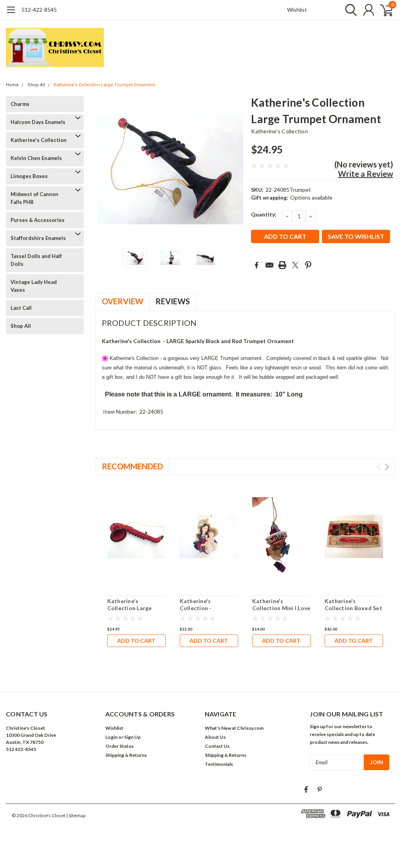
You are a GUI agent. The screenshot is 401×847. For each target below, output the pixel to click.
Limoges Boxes (29, 176)
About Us (215, 737)
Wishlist (297, 9)
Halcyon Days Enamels (38, 122)
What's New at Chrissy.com (234, 728)
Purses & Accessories (38, 220)
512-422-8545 (39, 9)
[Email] (269, 265)
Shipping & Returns (126, 755)
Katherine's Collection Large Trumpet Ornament (104, 84)
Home (12, 84)
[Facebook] (256, 265)
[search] (349, 10)
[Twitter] (295, 265)
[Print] (282, 265)
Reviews (172, 301)
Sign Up (132, 737)
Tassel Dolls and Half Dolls (36, 260)
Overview (122, 301)
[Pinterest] (308, 265)
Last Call (21, 308)
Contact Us (217, 746)
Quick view (136, 537)
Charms (20, 104)
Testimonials (219, 764)
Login (111, 737)
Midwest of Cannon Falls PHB (34, 198)
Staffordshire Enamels (38, 238)
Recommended (132, 466)
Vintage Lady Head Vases (34, 286)
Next (235, 169)
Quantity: (263, 214)
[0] (383, 10)
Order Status (119, 746)
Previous (105, 169)
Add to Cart (136, 640)
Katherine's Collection (39, 140)
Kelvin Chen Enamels (36, 158)
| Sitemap (75, 815)
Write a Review (365, 173)
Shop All (36, 84)
